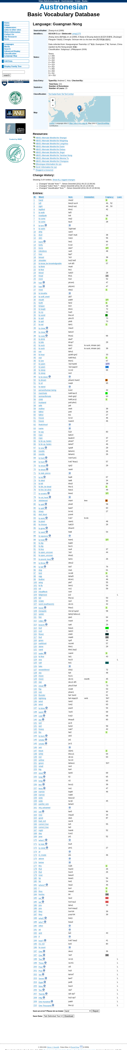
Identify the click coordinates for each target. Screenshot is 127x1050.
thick (41, 789)
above (41, 859)
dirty (40, 232)
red (40, 757)
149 (35, 757)
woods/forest (44, 670)
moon (41, 676)
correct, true (44, 824)
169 (35, 836)
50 (35, 380)
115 (35, 631)
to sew (41, 448)
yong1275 (76, 34)
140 (35, 720)
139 (35, 716)
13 (35, 241)
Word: (41, 197)
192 (35, 933)
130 (35, 682)
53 (35, 390)
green (41, 763)
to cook (42, 336)
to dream (42, 380)
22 (35, 270)
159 (35, 798)
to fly (41, 585)
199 (35, 963)
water (41, 653)
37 (35, 324)
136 (35, 701)
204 (35, 982)
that (40, 869)
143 (35, 732)
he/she (41, 894)
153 (35, 769)
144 (35, 736)
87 (35, 532)
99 (35, 579)
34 (35, 312)
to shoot (42, 466)
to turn (41, 226)
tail (40, 598)
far (40, 878)
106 (35, 601)
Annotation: (89, 197)
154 (35, 773)
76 (35, 490)
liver (40, 254)
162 (35, 811)
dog (40, 570)
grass (41, 640)
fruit (40, 637)
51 (35, 383)
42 (35, 345)
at (39, 852)
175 (35, 859)
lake (40, 666)
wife (40, 406)
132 (35, 689)
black (41, 751)
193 (35, 937)
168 (35, 833)
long (40, 777)
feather (42, 579)
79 (35, 501)
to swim (42, 229)
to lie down (43, 377)
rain (40, 692)
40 (35, 339)
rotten (41, 621)
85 (35, 524)
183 (35, 891)
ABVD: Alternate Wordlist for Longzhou (52, 144)
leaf (40, 628)
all (40, 930)
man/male (43, 393)
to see (41, 361)
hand (41, 200)
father (41, 412)
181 (35, 885)
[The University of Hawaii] (15, 99)
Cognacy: (109, 197)
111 (35, 617)
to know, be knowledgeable (50, 263)
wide (41, 798)
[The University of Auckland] (15, 84)
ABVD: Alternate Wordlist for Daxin (50, 146)
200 (35, 967)
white (41, 754)
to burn (42, 736)
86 (35, 528)
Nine (41, 986)
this (40, 866)
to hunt (41, 458)
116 (35, 634)
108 (35, 608)
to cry (41, 312)
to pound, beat (45, 559)
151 (35, 763)
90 (35, 543)
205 (35, 986)
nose (41, 290)
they (40, 911)
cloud (41, 686)
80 (35, 504)
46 (35, 361)
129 (35, 676)
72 (35, 477)
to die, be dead (45, 487)
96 (35, 570)
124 (35, 660)
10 (35, 232)
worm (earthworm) (46, 604)
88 (35, 536)
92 (35, 552)
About (6, 25)
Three (41, 963)
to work (42, 518)
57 (35, 402)
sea (40, 660)
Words (7, 47)
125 (35, 663)
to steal (42, 480)
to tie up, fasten (45, 441)
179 (35, 875)
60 (35, 412)
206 (35, 990)
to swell (42, 532)
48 (35, 370)
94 (35, 563)
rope (41, 435)
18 (35, 257)
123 (35, 657)
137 (35, 708)
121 (35, 650)
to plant (42, 521)
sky (40, 673)
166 (35, 824)
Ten (40, 990)
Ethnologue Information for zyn (48, 164)
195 (35, 944)
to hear (42, 355)
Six (40, 975)
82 (35, 514)
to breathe (43, 293)
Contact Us (9, 34)
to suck (42, 345)
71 (35, 473)
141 (35, 723)
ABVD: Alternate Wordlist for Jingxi (50, 152)
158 (35, 792)
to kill (41, 484)
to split (41, 504)
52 (35, 387)
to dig (41, 543)
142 (35, 729)
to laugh (42, 309)
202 (35, 974)
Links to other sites (12, 30)
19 (35, 260)
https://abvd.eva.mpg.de (49, 1)
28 (35, 293)
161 (35, 808)
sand (41, 650)
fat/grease (43, 595)
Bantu (84, 1)
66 (35, 441)
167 (35, 830)
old (40, 812)
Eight (41, 982)
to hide (41, 844)
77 (35, 493)
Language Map (10, 56)
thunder (42, 695)
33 (35, 309)
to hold (41, 540)
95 (35, 567)
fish (40, 617)
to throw (42, 563)
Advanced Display (12, 51)
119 (35, 643)
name (41, 428)
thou (40, 891)
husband (42, 402)
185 (35, 898)
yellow (41, 760)
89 (35, 540)
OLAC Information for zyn (46, 167)
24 (35, 276)
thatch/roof (43, 425)
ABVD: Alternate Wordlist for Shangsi (51, 138)
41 (35, 342)
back (41, 242)
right (40, 206)
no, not (41, 944)
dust (40, 235)
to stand (42, 387)
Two (40, 959)
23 (35, 273)
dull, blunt (43, 514)
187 (35, 911)
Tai (65, 94)
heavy (41, 729)
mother (42, 409)
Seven (41, 979)
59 (35, 409)
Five (40, 971)
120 (35, 646)
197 (35, 951)
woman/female (45, 396)
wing (41, 582)
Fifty (40, 998)
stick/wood (43, 501)
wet (40, 723)
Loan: (119, 197)
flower (41, 634)
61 (35, 418)
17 (35, 254)
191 (35, 930)
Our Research (10, 37)
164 (35, 818)
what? (41, 918)
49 (35, 377)
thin (40, 785)
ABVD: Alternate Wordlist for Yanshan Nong (54, 155)
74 (35, 484)
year (40, 836)
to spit (41, 318)
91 (35, 549)
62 (35, 425)
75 (35, 487)
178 (35, 869)
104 (35, 595)
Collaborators (10, 27)
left (40, 203)
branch (42, 625)
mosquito (42, 611)
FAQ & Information (12, 32)
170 (35, 840)
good (41, 818)
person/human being (47, 390)
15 (35, 248)
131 (35, 686)
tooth (41, 303)
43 (35, 351)
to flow (41, 657)
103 (35, 592)
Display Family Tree (13, 66)
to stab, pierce (44, 473)
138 (35, 712)
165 (35, 821)
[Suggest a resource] (44, 170)
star (40, 682)
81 (35, 511)
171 (35, 844)
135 (35, 698)
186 (35, 905)
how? (41, 941)
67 (35, 448)
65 (35, 435)
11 (35, 235)
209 (35, 1001)
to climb (42, 848)
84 (35, 521)
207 (35, 994)
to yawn (42, 364)
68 (35, 451)
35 (35, 315)
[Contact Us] (81, 1047)
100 (35, 582)
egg (40, 576)
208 (35, 998)
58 (35, 406)
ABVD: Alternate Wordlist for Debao (50, 149)
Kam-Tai (60, 94)
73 (35, 480)
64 (35, 432)
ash (40, 747)
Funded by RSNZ (15, 139)
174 (35, 855)
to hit (41, 477)
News (6, 39)
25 (35, 279)
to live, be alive (45, 490)
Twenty (42, 994)
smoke (41, 740)
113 (35, 625)
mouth (41, 300)
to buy (41, 549)
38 (35, 328)
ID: (35, 197)
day (40, 833)
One (40, 952)
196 (35, 947)
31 (35, 303)
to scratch (43, 494)
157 (35, 788)
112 (35, 621)
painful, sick (44, 804)
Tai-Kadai (52, 94)
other (41, 926)
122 (35, 653)
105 (35, 598)
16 (35, 251)
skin (40, 238)
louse (41, 608)
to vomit (42, 315)
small (41, 766)
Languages (9, 44)
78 (35, 497)
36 (35, 318)
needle (42, 451)
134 (35, 695)
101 (35, 585)
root (40, 631)
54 (35, 393)
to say (41, 432)
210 (35, 1005)
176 (35, 862)
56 (35, 399)
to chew (42, 328)
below (41, 862)
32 (35, 306)
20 (35, 263)
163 (35, 815)
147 (35, 751)
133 (35, 692)
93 (35, 559)
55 (35, 396)
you (40, 905)
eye (40, 358)
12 (35, 238)
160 (35, 804)
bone (41, 248)
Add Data (8, 61)
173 (35, 852)
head (41, 276)
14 (35, 245)
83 (35, 518)
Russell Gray (75, 1047)
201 (35, 971)
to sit (41, 383)
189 (35, 922)
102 (35, 589)
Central (70, 94)
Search (7, 49)
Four (41, 967)
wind (41, 701)
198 (35, 959)
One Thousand (45, 1006)
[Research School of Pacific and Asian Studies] (15, 115)
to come (42, 219)
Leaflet (51, 123)
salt (40, 663)
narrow (42, 792)
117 (35, 637)
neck (41, 279)
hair (40, 283)
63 (35, 428)
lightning (42, 698)
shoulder (42, 260)
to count (42, 947)
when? (41, 840)
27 (35, 290)
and (40, 933)
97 (35, 573)
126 (35, 666)
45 (35, 358)
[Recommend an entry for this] (69, 226)
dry (40, 720)
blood (41, 273)
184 (35, 894)
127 (35, 670)
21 (35, 267)
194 (35, 940)
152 (35, 766)
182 (35, 888)
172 (35, 848)
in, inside (42, 855)
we (40, 898)
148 (35, 754)
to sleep (42, 370)
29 (35, 297)
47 (35, 364)
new (40, 815)
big (40, 769)
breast (41, 257)
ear (40, 351)
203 (35, 978)
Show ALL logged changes (64, 180)
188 (35, 918)
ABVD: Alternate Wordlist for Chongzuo (52, 161)
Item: (70, 197)
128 (35, 673)
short (41, 773)
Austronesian (67, 1)
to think (42, 267)
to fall (41, 567)
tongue (42, 306)
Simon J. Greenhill (53, 1047)
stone (41, 646)
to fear (41, 270)
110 (35, 614)
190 (35, 926)
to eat (41, 324)
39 (35, 336)
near (41, 875)
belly (41, 245)
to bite (41, 342)
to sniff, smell (44, 297)
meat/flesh (43, 592)
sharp (41, 511)
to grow (42, 528)
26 (35, 282)
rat (40, 589)
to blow (42, 708)
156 (35, 784)
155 (35, 777)
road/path (43, 216)
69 (35, 458)
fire (40, 732)
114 (35, 628)
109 (35, 611)
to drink (42, 339)
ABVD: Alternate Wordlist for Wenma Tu (52, 158)
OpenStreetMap (103, 123)
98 (35, 576)
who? (41, 922)
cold (40, 716)
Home (6, 23)
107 (35, 604)
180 (35, 878)
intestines (43, 251)
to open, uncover (46, 552)
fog (40, 689)
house (41, 418)
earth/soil (42, 643)
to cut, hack (43, 497)
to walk (42, 212)
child (41, 399)
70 (35, 465)
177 (35, 866)
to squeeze (43, 536)
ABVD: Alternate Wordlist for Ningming (52, 141)
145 (35, 740)
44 (35, 355)
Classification (10, 54)
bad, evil (42, 821)
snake (41, 601)
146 (35, 747)
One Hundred (44, 1002)
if (39, 937)
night (41, 830)
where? (42, 885)
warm (41, 712)
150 (35, 760)
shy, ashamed (44, 808)
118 (35, 640)
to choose (43, 524)
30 (35, 300)
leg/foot (42, 209)
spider (41, 614)
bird (40, 573)
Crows (78, 1)
